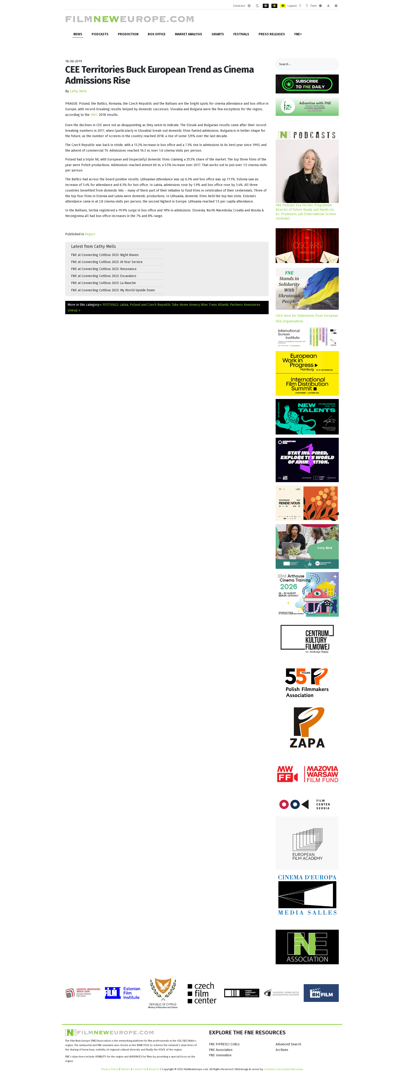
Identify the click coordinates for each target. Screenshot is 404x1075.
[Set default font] (328, 6)
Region (90, 234)
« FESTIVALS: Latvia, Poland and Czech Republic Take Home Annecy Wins (154, 305)
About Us (154, 1069)
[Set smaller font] (320, 6)
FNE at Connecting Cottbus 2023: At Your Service (107, 262)
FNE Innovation (220, 1055)
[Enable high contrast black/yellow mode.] (274, 6)
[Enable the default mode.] (249, 6)
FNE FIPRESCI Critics (224, 1044)
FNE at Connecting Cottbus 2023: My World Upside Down (113, 290)
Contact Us (140, 1069)
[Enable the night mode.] (257, 6)
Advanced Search (288, 1044)
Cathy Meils (78, 91)
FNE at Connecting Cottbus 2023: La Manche (103, 283)
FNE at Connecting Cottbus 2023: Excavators (103, 276)
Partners (125, 1069)
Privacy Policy (109, 1069)
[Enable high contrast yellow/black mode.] (283, 6)
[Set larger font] (336, 6)
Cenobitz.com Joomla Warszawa (283, 1069)
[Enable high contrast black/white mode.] (266, 6)
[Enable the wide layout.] (307, 6)
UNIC (94, 115)
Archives (282, 1050)
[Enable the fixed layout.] (300, 6)
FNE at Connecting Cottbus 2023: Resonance (104, 269)
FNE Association (220, 1050)
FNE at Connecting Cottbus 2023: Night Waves (105, 255)
